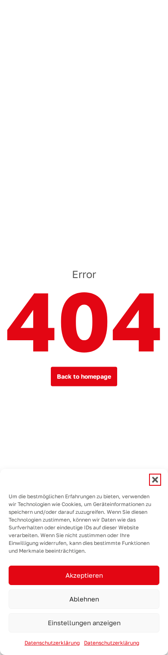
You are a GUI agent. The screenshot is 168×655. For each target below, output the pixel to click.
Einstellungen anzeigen (84, 623)
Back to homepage (84, 376)
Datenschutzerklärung (52, 643)
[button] (155, 479)
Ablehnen (84, 599)
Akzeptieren (84, 575)
